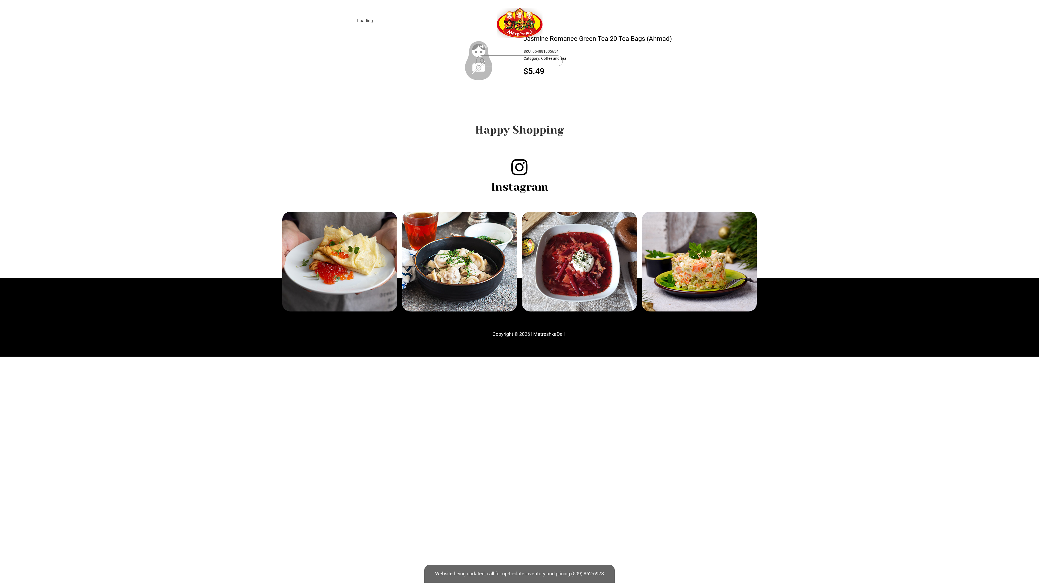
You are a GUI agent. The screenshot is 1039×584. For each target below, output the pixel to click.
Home (486, 46)
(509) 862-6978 (587, 573)
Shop (507, 46)
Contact (550, 46)
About (527, 46)
